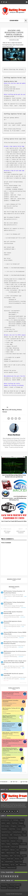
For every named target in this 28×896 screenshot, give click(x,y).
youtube (24, 781)
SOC (2, 861)
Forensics (19, 841)
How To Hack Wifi (5, 846)
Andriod (22, 820)
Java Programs (5, 849)
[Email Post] (7, 407)
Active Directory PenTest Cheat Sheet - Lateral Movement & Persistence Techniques (12, 741)
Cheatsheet (4, 829)
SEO (22, 858)
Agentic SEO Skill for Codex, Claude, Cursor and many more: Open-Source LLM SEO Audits (13, 662)
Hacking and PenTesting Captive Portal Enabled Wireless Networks (8, 725)
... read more (23, 607)
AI (11, 820)
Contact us (11, 887)
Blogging (21, 823)
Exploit (24, 835)
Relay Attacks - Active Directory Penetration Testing (10, 733)
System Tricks (18, 861)
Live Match (23, 849)
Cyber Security (4, 835)
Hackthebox (23, 843)
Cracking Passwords (17, 832)
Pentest (6, 409)
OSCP (11, 855)
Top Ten (12, 864)
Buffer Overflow (5, 826)
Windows (3, 867)
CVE (25, 832)
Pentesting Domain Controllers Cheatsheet (10, 701)
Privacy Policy (4, 884)
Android (3, 823)
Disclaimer (3, 887)
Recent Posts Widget (23, 682)
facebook (4, 781)
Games (3, 843)
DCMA (17, 887)
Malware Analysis (11, 852)
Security (17, 858)
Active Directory (5, 820)
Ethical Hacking (17, 835)
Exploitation (4, 838)
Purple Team (10, 858)
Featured (13, 841)
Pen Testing (17, 855)
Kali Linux (12, 849)
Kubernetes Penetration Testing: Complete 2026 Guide (10, 693)
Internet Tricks (14, 846)
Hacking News (15, 843)
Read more (9, 697)
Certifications (21, 826)
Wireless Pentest (11, 867)
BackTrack (14, 823)
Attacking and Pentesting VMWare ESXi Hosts (9, 716)
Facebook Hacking (13, 838)
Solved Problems (9, 861)
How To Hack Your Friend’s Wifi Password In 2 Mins (14, 521)
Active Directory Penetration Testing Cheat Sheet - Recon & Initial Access (10, 749)
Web (17, 864)
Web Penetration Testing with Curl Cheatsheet (11, 709)
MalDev (3, 852)
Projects (3, 858)
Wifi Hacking (12, 409)
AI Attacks (15, 820)
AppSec (8, 823)
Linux (17, 849)
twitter (14, 781)
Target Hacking (5, 864)
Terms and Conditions (15, 884)
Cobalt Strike (12, 829)
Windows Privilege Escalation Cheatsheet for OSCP (10, 765)
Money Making (4, 855)
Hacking (8, 843)
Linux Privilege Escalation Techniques (9, 758)
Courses (19, 829)
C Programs (13, 826)
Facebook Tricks (5, 841)
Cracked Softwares (6, 832)
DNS (11, 835)
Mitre (18, 852)
